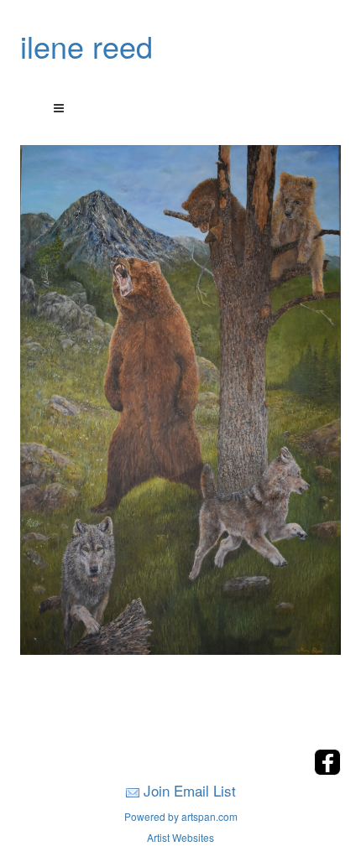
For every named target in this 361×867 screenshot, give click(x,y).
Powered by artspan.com (181, 816)
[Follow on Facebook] (327, 770)
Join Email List (190, 790)
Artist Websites (180, 837)
